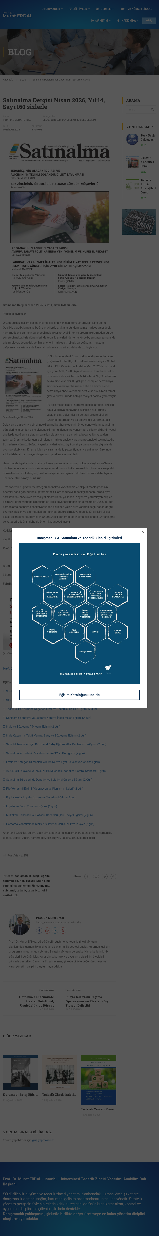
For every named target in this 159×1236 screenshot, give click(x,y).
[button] (143, 532)
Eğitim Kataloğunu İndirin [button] (79, 695)
